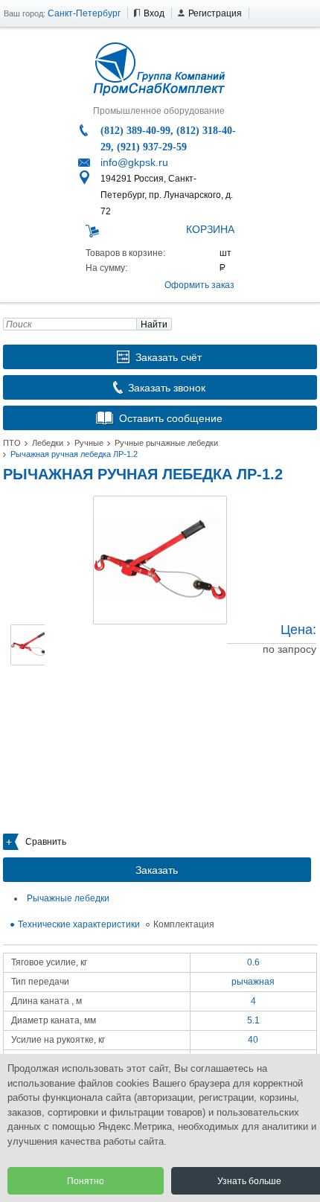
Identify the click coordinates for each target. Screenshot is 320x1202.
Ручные (88, 442)
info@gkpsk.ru (134, 162)
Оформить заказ (199, 285)
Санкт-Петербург (84, 13)
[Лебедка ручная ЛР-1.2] (160, 560)
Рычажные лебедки (68, 898)
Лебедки (47, 442)
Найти (154, 324)
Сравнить (45, 842)
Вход (154, 13)
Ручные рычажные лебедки (166, 442)
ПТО (12, 442)
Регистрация (215, 13)
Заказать (156, 870)
